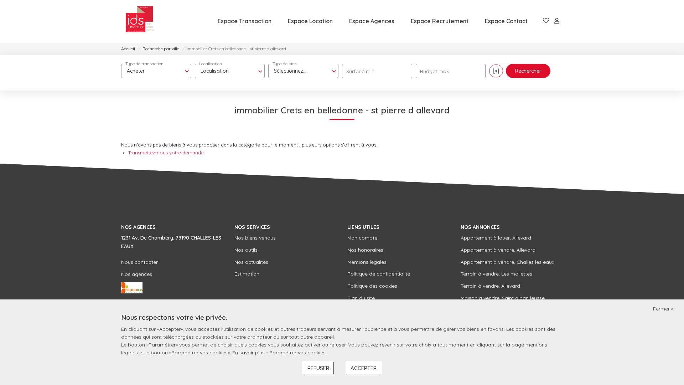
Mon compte (362, 238)
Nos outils (246, 250)
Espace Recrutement (439, 21)
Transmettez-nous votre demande (166, 152)
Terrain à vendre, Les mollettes (496, 274)
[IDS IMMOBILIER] (140, 21)
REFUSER (318, 368)
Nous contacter (139, 262)
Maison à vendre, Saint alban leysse (503, 298)
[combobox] (156, 71)
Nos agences (136, 274)
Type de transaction (144, 63)
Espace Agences (371, 21)
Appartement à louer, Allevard (496, 238)
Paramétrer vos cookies (297, 352)
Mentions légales (367, 262)
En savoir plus (249, 352)
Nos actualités (251, 262)
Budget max (434, 71)
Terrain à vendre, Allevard (490, 286)
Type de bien (285, 63)
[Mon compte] (556, 21)
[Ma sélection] (546, 21)
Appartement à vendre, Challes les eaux (507, 262)
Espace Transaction (244, 21)
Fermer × (663, 309)
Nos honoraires (365, 250)
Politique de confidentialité (378, 274)
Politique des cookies (372, 286)
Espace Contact (506, 21)
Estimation (246, 274)
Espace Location (310, 21)
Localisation (210, 63)
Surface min (360, 71)
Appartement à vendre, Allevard (498, 250)
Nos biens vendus (255, 238)
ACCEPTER (364, 368)
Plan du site (361, 298)
